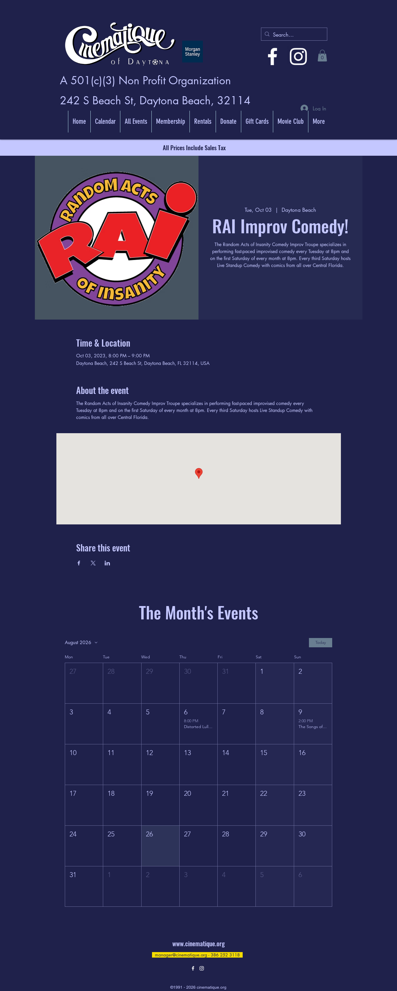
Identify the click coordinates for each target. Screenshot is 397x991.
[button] (322, 56)
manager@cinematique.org (181, 955)
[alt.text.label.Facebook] (272, 56)
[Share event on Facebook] (79, 563)
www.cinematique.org (198, 943)
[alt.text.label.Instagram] (298, 56)
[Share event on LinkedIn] (107, 563)
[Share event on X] (93, 563)
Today (320, 642)
